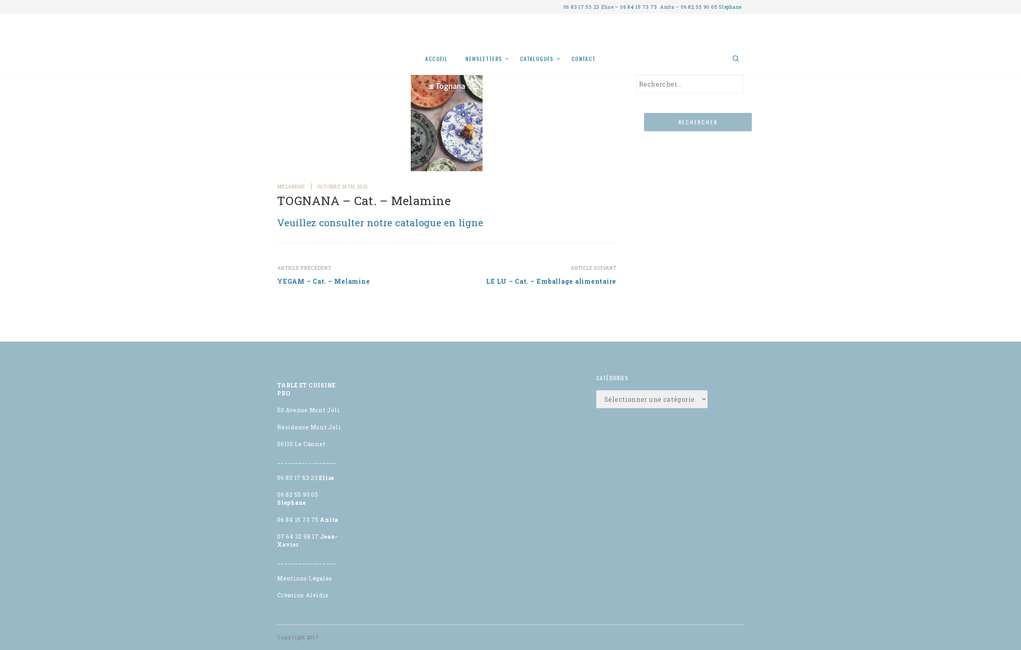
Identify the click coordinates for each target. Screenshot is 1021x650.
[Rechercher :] (690, 84)
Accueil (436, 58)
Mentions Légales (304, 578)
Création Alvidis (303, 595)
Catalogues (537, 58)
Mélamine (291, 186)
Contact (584, 58)
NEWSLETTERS (483, 58)
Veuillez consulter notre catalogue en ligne (380, 222)
